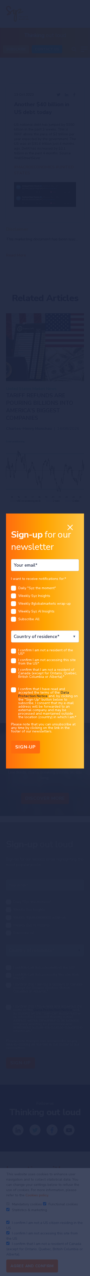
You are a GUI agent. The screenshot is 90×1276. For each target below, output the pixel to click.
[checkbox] (45, 605)
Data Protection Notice (43, 694)
